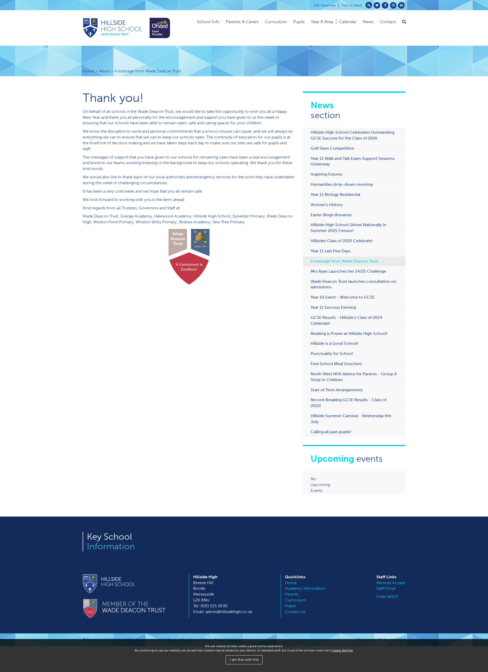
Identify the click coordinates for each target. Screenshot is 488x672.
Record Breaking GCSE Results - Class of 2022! (348, 402)
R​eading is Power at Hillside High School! (349, 333)
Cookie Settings (342, 650)
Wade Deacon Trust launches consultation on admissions (353, 284)
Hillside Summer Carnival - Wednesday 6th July (351, 418)
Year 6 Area (322, 21)
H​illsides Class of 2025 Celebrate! (342, 240)
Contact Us (295, 611)
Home (88, 71)
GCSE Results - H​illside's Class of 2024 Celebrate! (346, 320)
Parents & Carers (242, 21)
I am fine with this (244, 660)
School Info (208, 21)
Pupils (299, 21)
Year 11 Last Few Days (330, 250)
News (104, 71)
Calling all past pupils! (331, 431)
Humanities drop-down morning (342, 184)
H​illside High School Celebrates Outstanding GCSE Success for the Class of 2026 (352, 135)
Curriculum (276, 21)
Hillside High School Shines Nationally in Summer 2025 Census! (348, 227)
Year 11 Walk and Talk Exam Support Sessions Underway (352, 161)
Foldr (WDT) (387, 596)
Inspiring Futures (326, 174)
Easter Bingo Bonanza (331, 214)
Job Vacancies (325, 5)
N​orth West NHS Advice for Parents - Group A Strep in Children (354, 376)
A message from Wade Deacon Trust (344, 261)
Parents (292, 594)
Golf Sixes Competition (332, 148)
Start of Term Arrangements (337, 389)
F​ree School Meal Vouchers (336, 363)
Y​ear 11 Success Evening (333, 307)
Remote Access (390, 582)
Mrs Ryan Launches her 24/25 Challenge (348, 271)
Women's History (327, 204)
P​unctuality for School (332, 353)
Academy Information (305, 588)
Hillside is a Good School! (334, 343)
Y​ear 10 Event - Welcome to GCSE (343, 297)
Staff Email (386, 588)
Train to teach (351, 5)
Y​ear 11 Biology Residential (335, 194)
